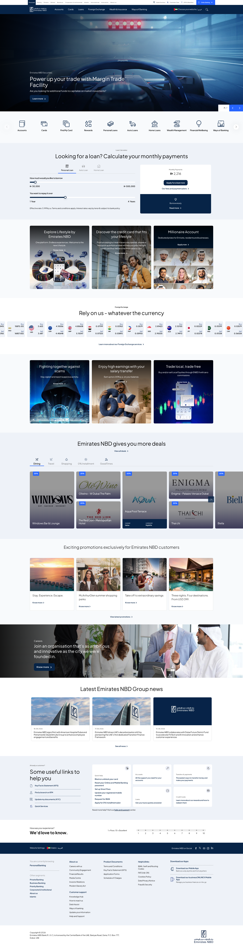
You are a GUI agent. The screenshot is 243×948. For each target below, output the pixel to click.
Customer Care (174, 2)
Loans (81, 9)
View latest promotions (120, 617)
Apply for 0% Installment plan (108, 803)
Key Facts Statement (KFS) (115, 870)
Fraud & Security (145, 885)
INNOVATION (104, 2)
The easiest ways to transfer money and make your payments (191, 779)
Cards (71, 9)
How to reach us (76, 901)
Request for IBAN (102, 799)
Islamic (33, 897)
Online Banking (205, 2)
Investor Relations (77, 882)
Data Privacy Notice (146, 881)
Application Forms (112, 874)
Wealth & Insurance (118, 9)
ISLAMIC (86, 2)
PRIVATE (46, 2)
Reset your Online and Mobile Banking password (111, 784)
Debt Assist (74, 904)
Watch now (37, 98)
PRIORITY (39, 2)
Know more (58, 250)
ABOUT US (113, 2)
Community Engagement (80, 870)
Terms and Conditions (113, 866)
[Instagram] (208, 848)
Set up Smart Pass (103, 789)
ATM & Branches (189, 2)
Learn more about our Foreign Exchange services (120, 344)
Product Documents (113, 862)
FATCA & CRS (143, 873)
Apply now (182, 245)
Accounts (59, 9)
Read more (174, 208)
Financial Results (76, 874)
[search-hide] (206, 9)
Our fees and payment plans (174, 189)
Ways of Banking (139, 9)
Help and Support (77, 916)
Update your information (79, 912)
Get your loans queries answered (148, 803)
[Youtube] (204, 848)
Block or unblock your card (106, 779)
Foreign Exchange (96, 9)
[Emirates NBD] (39, 9)
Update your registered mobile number (108, 794)
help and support (122, 810)
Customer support (78, 892)
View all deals (120, 451)
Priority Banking (37, 886)
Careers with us (75, 866)
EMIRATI (53, 2)
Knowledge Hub (76, 897)
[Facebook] (196, 848)
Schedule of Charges (113, 878)
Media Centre (75, 878)
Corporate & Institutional (41, 890)
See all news (120, 746)
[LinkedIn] (212, 848)
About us (34, 893)
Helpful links (143, 862)
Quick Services (160, 2)
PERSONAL (32, 2)
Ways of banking (76, 908)
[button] (232, 108)
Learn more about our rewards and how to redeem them (192, 801)
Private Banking (37, 880)
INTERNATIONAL (95, 2)
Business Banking (37, 883)
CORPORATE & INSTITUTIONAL (73, 2)
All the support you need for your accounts (148, 779)
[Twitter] (200, 848)
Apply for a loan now (175, 183)
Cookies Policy (144, 877)
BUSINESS (60, 2)
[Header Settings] (118, 2)
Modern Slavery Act (77, 886)
